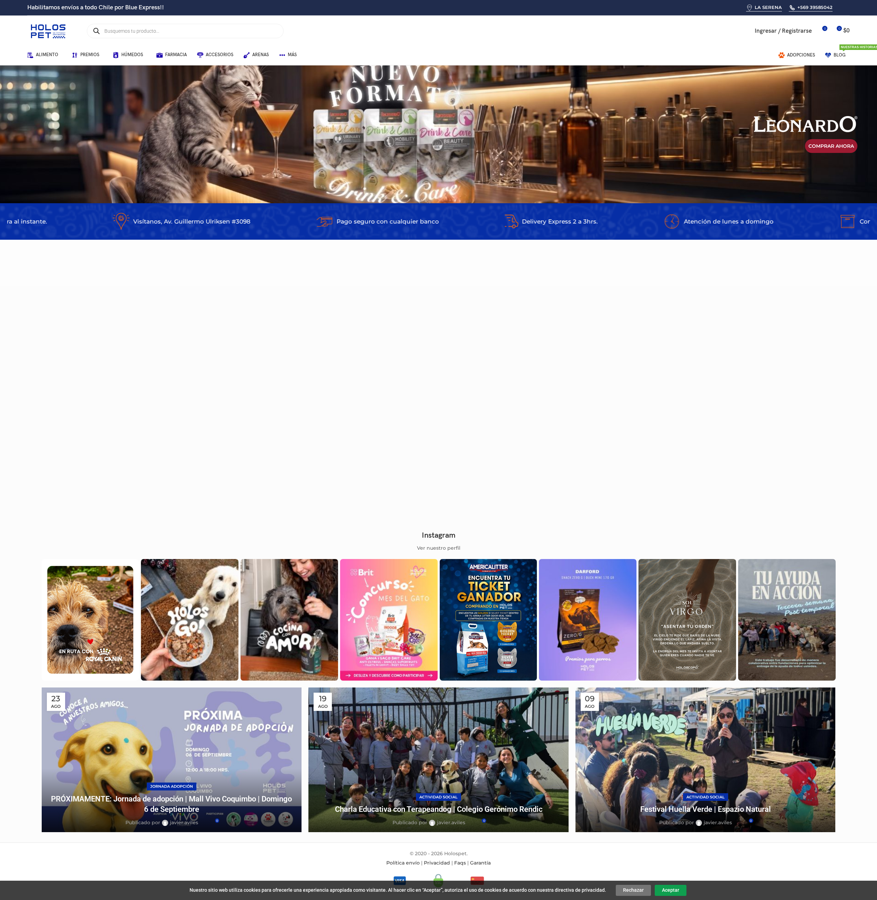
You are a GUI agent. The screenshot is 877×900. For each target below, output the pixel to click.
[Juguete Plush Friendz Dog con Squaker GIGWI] (774, 398)
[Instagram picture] (90, 620)
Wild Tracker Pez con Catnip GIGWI (621, 467)
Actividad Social (438, 797)
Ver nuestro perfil (438, 548)
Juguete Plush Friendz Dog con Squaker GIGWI (768, 467)
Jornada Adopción (171, 786)
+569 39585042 (815, 7)
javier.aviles (184, 822)
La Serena (768, 7)
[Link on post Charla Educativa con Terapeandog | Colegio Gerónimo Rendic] (438, 759)
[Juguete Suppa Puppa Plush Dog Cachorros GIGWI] (103, 398)
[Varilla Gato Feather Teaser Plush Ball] (372, 398)
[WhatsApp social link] (840, 7)
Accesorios (59, 476)
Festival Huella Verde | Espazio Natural (705, 809)
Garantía (480, 863)
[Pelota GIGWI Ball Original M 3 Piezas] (237, 398)
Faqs (460, 863)
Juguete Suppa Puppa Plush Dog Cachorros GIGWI (102, 467)
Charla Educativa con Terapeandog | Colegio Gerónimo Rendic (438, 809)
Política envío (403, 863)
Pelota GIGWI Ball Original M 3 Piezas (222, 467)
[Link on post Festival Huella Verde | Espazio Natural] (705, 759)
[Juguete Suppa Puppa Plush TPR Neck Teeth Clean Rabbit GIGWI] (506, 398)
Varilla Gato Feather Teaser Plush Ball (357, 467)
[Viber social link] (849, 7)
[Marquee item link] (111, 221)
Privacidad (437, 863)
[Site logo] (48, 31)
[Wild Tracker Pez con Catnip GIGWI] (640, 398)
